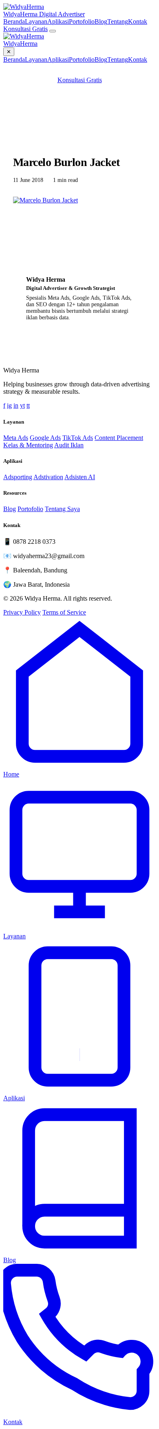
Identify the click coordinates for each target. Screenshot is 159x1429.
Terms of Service (64, 612)
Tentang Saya (62, 508)
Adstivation (48, 476)
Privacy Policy (22, 612)
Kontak (137, 21)
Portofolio (82, 21)
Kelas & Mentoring (28, 445)
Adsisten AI (79, 476)
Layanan (36, 21)
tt (28, 405)
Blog (101, 21)
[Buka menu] (52, 31)
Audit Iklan (69, 445)
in (15, 405)
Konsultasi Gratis (25, 28)
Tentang (117, 21)
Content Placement (119, 437)
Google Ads (45, 437)
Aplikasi (58, 21)
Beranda (14, 21)
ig (9, 405)
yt (22, 405)
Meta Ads (15, 437)
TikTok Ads (77, 437)
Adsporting (17, 476)
